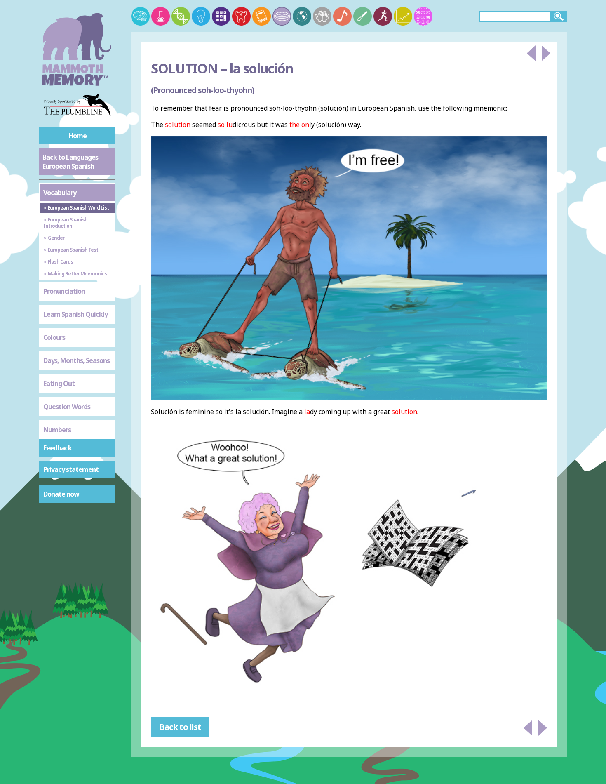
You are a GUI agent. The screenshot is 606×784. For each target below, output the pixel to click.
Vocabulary (59, 192)
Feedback (57, 447)
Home (77, 135)
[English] (261, 16)
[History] (241, 16)
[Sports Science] (382, 16)
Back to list (180, 726)
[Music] (342, 16)
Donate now (61, 494)
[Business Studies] (403, 16)
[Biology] (180, 16)
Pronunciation (64, 291)
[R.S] (322, 16)
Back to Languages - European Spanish (71, 162)
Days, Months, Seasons (76, 360)
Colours (54, 337)
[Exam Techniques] (423, 16)
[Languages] (281, 16)
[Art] (362, 16)
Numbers (57, 429)
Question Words (66, 406)
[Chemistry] (160, 16)
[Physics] (201, 16)
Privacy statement (71, 469)
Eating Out (59, 383)
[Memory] (140, 16)
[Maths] (221, 16)
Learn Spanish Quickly (75, 314)
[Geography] (302, 16)
